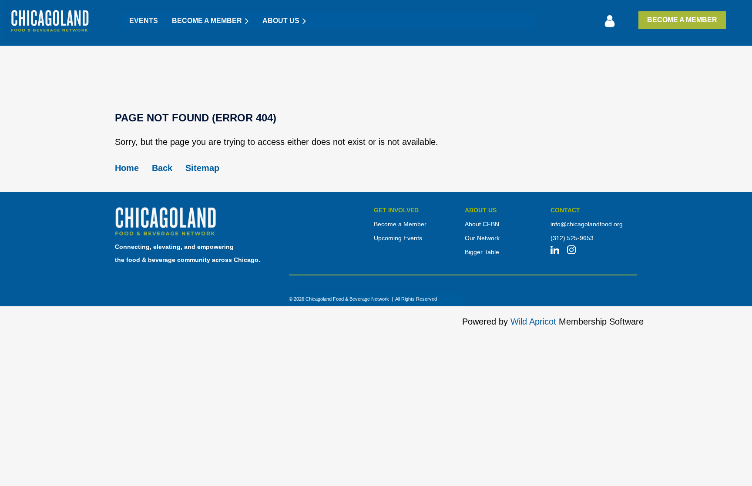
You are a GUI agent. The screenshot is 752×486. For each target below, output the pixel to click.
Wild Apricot (533, 321)
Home (127, 168)
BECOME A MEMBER (682, 19)
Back (162, 168)
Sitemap (202, 168)
